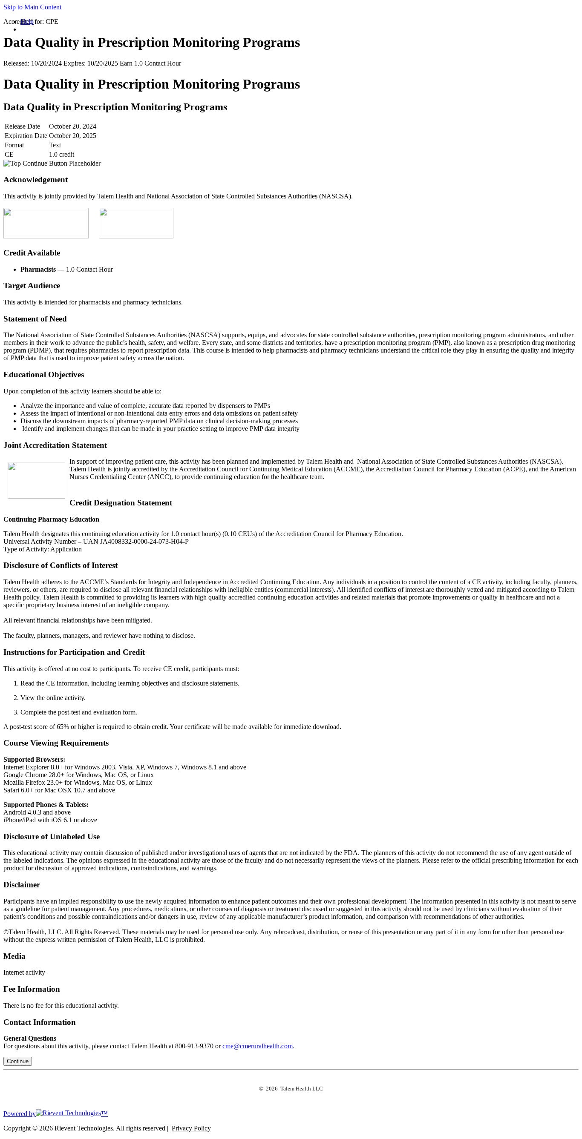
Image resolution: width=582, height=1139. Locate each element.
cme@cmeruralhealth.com (257, 1046)
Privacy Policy (191, 1128)
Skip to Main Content (32, 7)
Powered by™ (55, 1113)
